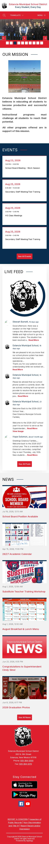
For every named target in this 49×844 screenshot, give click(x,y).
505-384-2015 (25, 764)
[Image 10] (41, 43)
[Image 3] (15, 43)
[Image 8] (34, 43)
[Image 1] (7, 43)
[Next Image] (45, 38)
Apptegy (29, 841)
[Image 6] (26, 43)
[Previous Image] (4, 38)
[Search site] (4, 15)
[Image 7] (30, 43)
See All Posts (24, 464)
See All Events (24, 256)
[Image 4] (18, 43)
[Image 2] (11, 43)
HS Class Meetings (14, 215)
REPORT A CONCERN (18, 819)
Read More (34, 340)
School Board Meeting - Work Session (23, 168)
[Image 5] (22, 43)
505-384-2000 (26, 760)
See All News (25, 717)
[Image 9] (37, 43)
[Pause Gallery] (24, 38)
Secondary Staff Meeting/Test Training (23, 192)
